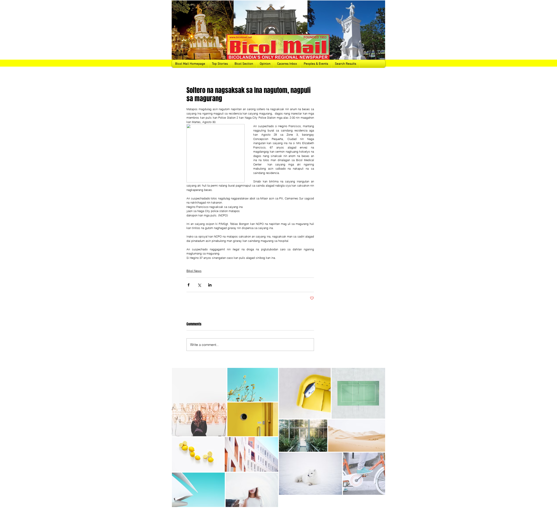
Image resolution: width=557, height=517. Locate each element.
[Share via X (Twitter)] (199, 285)
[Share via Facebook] (188, 285)
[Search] (380, 34)
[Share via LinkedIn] (210, 285)
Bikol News (193, 271)
